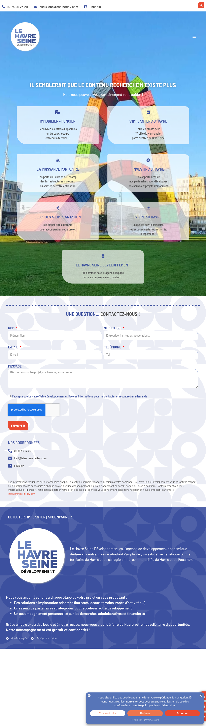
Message (15, 366)
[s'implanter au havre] (148, 112)
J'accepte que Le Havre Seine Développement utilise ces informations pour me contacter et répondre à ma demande (79, 396)
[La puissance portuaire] (58, 160)
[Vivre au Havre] (148, 208)
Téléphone (113, 347)
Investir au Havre (148, 169)
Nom (11, 328)
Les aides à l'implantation (58, 216)
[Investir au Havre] (148, 160)
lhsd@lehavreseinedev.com (21, 493)
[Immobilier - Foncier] (58, 112)
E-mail (13, 347)
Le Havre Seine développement (103, 264)
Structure (113, 328)
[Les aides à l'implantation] (58, 208)
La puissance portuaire (58, 169)
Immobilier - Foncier (57, 121)
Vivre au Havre (148, 216)
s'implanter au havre (148, 121)
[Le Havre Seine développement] (103, 256)
